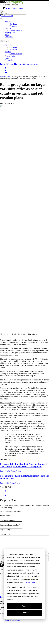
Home (2, 77)
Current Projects (16, 30)
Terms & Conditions (12, 620)
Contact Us (9, 37)
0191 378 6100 (7, 16)
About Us (8, 22)
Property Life (10, 32)
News (7, 35)
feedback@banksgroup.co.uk (27, 64)
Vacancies (13, 26)
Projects (8, 28)
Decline (25, 613)
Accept (24, 606)
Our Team (13, 24)
